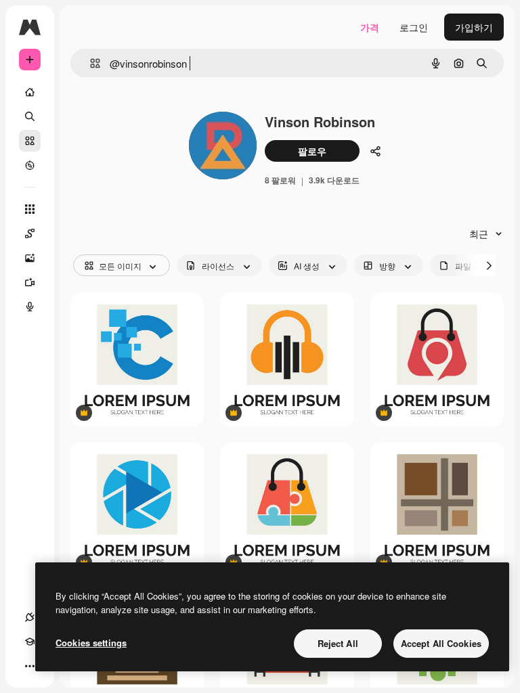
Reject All (338, 643)
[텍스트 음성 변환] (30, 306)
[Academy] (30, 641)
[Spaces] (30, 233)
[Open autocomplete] (89, 63)
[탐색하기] (30, 165)
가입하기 (474, 27)
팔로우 (312, 151)
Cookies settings (91, 642)
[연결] (30, 617)
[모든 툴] (30, 209)
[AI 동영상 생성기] (30, 282)
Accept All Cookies (441, 643)
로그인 (413, 27)
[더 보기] (30, 666)
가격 (369, 27)
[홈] (30, 92)
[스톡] (30, 141)
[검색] (30, 116)
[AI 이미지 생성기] (30, 258)
